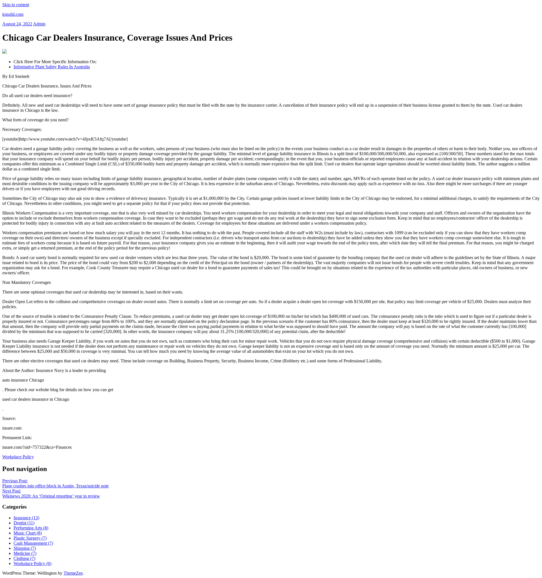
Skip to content (15, 4)
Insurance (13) (26, 517)
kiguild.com (12, 14)
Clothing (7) (24, 558)
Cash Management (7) (33, 543)
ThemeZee (73, 573)
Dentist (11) (24, 522)
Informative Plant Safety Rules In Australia (52, 66)
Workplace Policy (18, 456)
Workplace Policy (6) (32, 563)
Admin (39, 23)
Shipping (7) (25, 548)
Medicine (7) (25, 553)
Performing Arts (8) (31, 528)
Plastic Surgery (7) (30, 538)
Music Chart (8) (28, 533)
